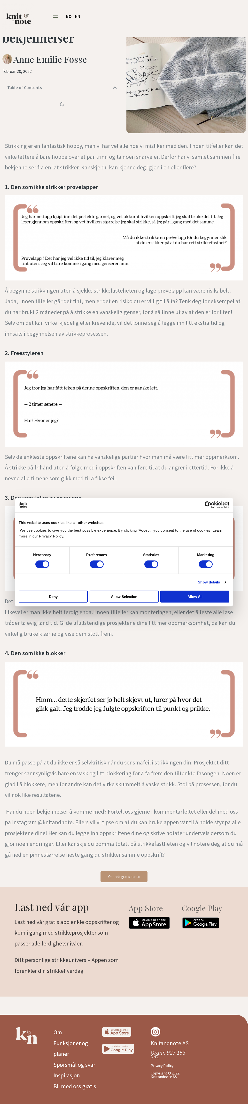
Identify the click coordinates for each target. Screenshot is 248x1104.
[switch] (97, 564)
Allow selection (124, 596)
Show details (209, 582)
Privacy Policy (162, 1065)
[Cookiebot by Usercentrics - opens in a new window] (208, 505)
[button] (56, 16)
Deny (53, 596)
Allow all (194, 596)
